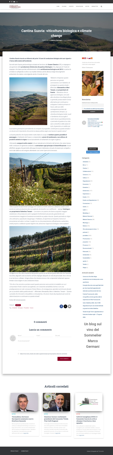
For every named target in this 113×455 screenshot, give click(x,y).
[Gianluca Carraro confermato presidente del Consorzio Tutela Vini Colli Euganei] (56, 402)
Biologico (20, 308)
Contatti (71, 6)
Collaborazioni (87, 171)
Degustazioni (79, 6)
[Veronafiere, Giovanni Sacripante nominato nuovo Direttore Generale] (24, 402)
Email (16, 1)
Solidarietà (86, 254)
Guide (84, 206)
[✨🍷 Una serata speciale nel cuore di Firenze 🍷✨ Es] (95, 130)
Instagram (11, 2)
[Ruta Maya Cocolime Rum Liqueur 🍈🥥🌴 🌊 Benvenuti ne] (95, 137)
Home (58, 6)
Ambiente (14, 308)
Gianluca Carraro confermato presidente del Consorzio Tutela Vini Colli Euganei (56, 419)
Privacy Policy (14, 451)
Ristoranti (85, 251)
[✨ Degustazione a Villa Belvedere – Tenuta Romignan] (90, 141)
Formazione (86, 203)
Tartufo (85, 264)
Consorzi (85, 174)
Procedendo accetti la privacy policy (94, 108)
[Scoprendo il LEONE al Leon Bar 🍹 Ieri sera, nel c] (101, 144)
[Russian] (89, 58)
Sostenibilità (86, 258)
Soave (31, 308)
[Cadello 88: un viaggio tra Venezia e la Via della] (95, 141)
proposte (85, 242)
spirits (84, 261)
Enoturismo (86, 190)
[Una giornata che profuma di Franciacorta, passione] (84, 137)
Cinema (85, 168)
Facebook (9, 2)
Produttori (26, 308)
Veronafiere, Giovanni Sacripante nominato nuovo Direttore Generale (22, 419)
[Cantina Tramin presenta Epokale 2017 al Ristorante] (101, 137)
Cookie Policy (24, 451)
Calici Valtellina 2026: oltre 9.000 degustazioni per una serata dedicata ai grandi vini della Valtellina (93, 305)
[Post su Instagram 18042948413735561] (101, 130)
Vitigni (84, 267)
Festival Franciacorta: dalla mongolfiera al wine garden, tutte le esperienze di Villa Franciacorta (92, 296)
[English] (85, 58)
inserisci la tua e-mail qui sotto (90, 102)
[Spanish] (92, 58)
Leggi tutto (26, 433)
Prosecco (85, 245)
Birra (84, 165)
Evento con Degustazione (90, 200)
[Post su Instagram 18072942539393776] (84, 134)
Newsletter (95, 6)
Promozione (86, 238)
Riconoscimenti (87, 248)
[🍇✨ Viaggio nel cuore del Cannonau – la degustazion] (84, 141)
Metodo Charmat (87, 216)
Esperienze (86, 193)
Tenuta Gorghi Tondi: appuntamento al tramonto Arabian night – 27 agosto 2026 (93, 314)
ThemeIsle (101, 451)
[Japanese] (87, 58)
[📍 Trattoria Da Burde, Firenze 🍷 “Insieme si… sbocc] (84, 144)
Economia (85, 184)
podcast (85, 232)
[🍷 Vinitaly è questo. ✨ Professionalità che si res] (90, 130)
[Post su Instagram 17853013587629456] (90, 134)
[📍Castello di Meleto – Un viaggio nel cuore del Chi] (101, 141)
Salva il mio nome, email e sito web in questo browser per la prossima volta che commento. (43, 353)
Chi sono (64, 6)
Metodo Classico (87, 219)
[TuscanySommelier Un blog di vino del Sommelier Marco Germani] (15, 6)
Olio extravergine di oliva (89, 229)
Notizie (87, 6)
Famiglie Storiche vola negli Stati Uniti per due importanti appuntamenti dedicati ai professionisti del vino (93, 288)
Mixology (85, 222)
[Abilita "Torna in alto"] (110, 452)
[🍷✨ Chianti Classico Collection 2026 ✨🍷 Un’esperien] (95, 134)
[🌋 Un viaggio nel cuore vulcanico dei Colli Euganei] (90, 137)
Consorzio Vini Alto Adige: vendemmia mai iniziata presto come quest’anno (93, 279)
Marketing (85, 213)
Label (84, 210)
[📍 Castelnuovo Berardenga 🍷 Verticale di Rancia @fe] (90, 144)
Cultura (85, 177)
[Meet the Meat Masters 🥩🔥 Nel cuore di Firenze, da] (84, 130)
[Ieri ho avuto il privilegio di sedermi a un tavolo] (95, 144)
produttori (85, 235)
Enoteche (85, 187)
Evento (84, 197)
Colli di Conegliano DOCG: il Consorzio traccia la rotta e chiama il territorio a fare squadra (86, 420)
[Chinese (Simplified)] (83, 58)
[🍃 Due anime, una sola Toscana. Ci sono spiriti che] (101, 134)
